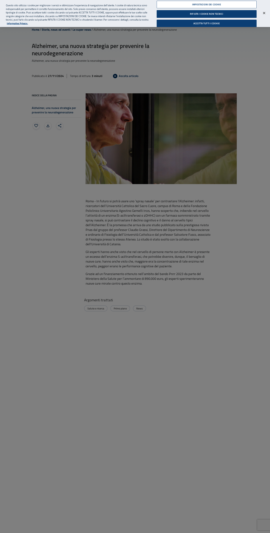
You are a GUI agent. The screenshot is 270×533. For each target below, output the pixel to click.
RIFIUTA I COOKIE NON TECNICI (206, 14)
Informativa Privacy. (17, 23)
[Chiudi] (264, 13)
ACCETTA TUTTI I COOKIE (206, 23)
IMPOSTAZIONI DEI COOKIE (206, 4)
